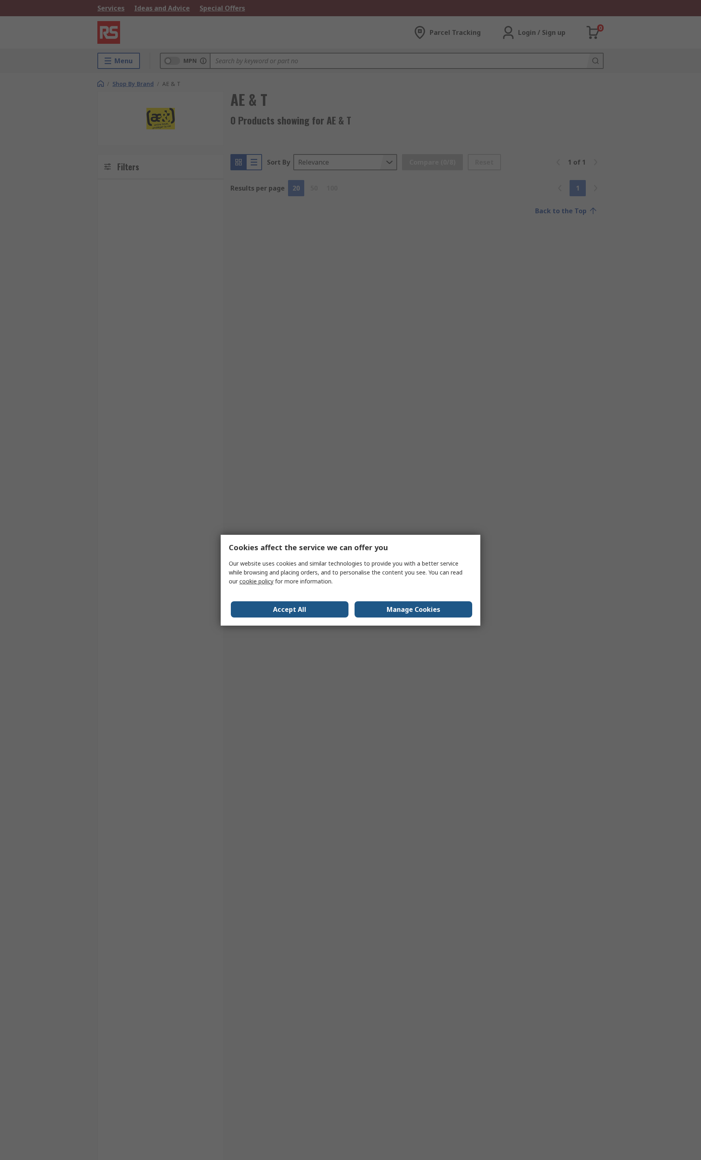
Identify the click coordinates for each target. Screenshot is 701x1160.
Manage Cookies (413, 609)
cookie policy (256, 581)
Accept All (289, 609)
